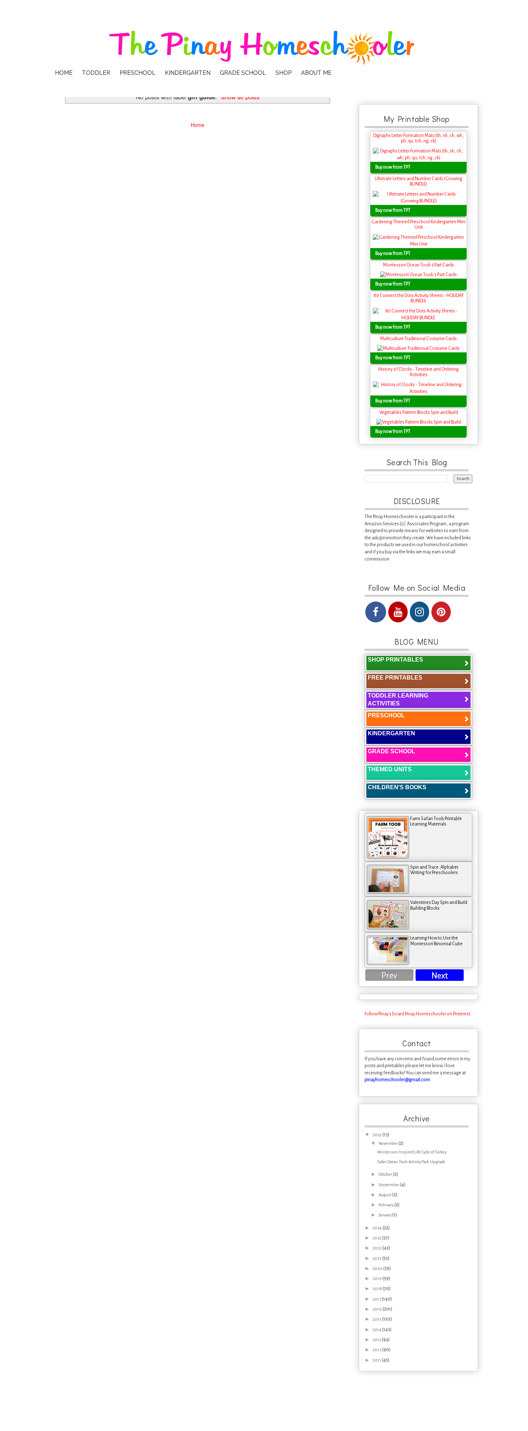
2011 (377, 1360)
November (388, 1143)
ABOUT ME (316, 72)
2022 (377, 1248)
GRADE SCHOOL (243, 72)
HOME (64, 72)
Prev (389, 975)
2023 (377, 1238)
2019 (377, 1278)
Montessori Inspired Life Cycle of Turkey (411, 1152)
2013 (377, 1340)
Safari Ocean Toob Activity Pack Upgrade (411, 1162)
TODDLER (96, 72)
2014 (377, 1329)
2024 (377, 1228)
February (386, 1205)
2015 (377, 1319)
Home (197, 124)
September (389, 1185)
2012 (377, 1350)
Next (439, 975)
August (385, 1195)
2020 (377, 1268)
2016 (377, 1309)
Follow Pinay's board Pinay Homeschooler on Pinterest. (418, 1013)
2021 (377, 1258)
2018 (377, 1288)
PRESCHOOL (138, 72)
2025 (377, 1135)
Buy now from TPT (393, 167)
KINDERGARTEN (187, 72)
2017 (377, 1299)
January (385, 1215)
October (386, 1174)
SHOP (283, 72)
